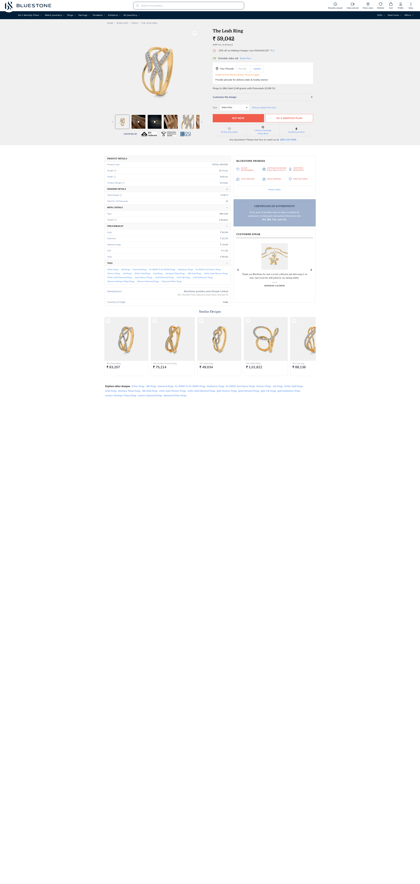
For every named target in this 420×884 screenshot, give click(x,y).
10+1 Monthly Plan (289, 118)
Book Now (245, 58)
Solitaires (113, 15)
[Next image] (202, 121)
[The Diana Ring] (126, 339)
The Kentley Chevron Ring (165, 363)
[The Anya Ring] (219, 339)
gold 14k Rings (183, 277)
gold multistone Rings (203, 277)
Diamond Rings (140, 269)
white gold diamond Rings (119, 277)
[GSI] (185, 134)
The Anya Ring (206, 363)
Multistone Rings (185, 269)
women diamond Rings (148, 281)
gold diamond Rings (164, 277)
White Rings (112, 269)
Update (257, 68)
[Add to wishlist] (195, 33)
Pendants (98, 15)
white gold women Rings (216, 273)
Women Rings (113, 273)
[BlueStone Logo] (28, 5)
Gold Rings (158, 273)
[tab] (122, 122)
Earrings (83, 15)
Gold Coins (393, 15)
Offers (407, 15)
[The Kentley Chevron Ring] (173, 339)
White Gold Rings (142, 273)
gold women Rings (143, 277)
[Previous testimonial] (238, 270)
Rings (70, 15)
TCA (272, 50)
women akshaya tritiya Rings (120, 281)
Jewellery (122, 23)
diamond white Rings (172, 281)
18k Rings (125, 269)
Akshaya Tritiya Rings (175, 273)
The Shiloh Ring (253, 363)
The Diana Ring (114, 363)
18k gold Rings (194, 273)
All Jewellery (130, 15)
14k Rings (127, 273)
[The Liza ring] (312, 339)
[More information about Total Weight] (120, 195)
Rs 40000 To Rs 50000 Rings (162, 269)
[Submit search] (136, 5)
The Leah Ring (149, 23)
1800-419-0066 (288, 139)
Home (110, 23)
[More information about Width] (115, 177)
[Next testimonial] (311, 270)
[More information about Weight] (116, 220)
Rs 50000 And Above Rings (208, 269)
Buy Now (238, 118)
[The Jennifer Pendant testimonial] (274, 256)
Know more (275, 189)
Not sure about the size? (264, 107)
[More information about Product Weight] (123, 183)
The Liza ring (298, 363)
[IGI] (168, 134)
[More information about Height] (115, 171)
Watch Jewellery (53, 15)
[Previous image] (112, 121)
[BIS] (149, 134)
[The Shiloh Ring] (266, 339)
